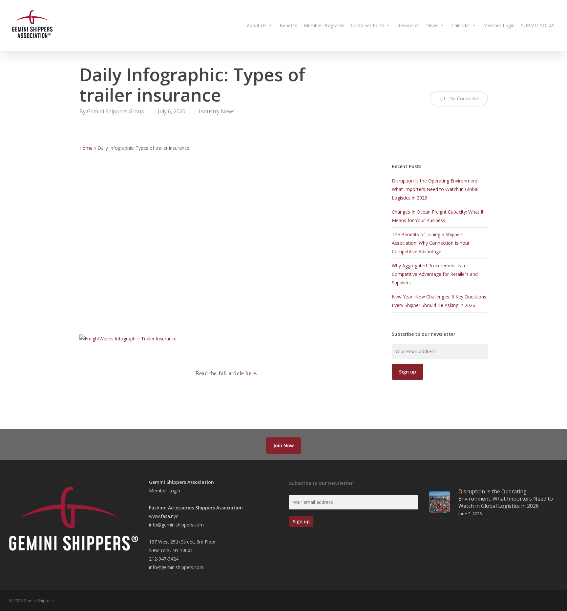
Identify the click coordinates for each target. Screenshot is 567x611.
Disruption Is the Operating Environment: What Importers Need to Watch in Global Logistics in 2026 (435, 189)
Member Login (164, 490)
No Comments (464, 98)
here (250, 373)
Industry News (217, 111)
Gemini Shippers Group (115, 111)
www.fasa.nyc (163, 516)
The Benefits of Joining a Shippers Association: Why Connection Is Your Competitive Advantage (431, 243)
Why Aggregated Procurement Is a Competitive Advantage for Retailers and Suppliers (435, 274)
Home (86, 148)
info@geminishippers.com (176, 525)
